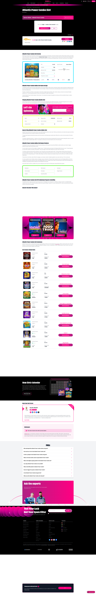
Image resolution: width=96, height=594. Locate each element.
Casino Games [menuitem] (39, 3)
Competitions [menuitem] (62, 3)
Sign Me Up (69, 110)
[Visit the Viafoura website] (71, 216)
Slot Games (37, 526)
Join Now (68, 513)
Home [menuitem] (28, 3)
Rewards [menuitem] (66, 3)
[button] (44, 199)
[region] (48, 204)
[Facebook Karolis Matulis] (36, 415)
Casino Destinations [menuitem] (47, 3)
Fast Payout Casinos (26, 537)
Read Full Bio (27, 423)
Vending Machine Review (35, 223)
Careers (50, 529)
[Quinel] (53, 80)
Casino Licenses (25, 540)
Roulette (37, 532)
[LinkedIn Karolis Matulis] (32, 415)
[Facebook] (56, 543)
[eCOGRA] (42, 80)
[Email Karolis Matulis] (30, 415)
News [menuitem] (53, 3)
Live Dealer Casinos (25, 532)
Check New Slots (27, 396)
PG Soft (37, 540)
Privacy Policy (26, 589)
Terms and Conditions (44, 548)
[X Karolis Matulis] (38, 415)
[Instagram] (52, 543)
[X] (54, 543)
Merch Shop (50, 540)
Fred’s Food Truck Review (48, 223)
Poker (37, 534)
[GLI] (58, 80)
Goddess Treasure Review (61, 223)
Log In (54, 28)
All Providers (37, 537)
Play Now (67, 39)
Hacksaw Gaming (38, 542)
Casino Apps (25, 534)
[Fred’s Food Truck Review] (48, 231)
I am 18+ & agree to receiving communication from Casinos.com (61, 112)
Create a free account (45, 28)
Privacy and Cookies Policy (51, 548)
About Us (50, 526)
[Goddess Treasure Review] (61, 231)
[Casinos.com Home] (48, 1)
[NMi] (68, 80)
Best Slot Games (29, 7)
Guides (50, 532)
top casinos (57, 247)
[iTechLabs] (48, 80)
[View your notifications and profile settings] (73, 211)
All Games (37, 529)
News (49, 534)
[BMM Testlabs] (63, 80)
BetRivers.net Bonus (27, 42)
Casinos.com (24, 7)
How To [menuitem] (57, 3)
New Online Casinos (26, 529)
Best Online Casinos (25, 526)
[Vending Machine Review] (35, 231)
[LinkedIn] (49, 543)
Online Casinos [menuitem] (32, 3)
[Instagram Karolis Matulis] (34, 415)
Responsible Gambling (52, 537)
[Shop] (81, 1)
